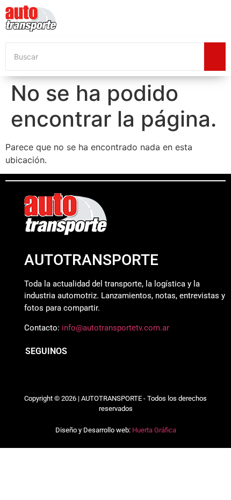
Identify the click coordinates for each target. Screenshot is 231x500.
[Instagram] (53, 377)
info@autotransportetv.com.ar (115, 328)
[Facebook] (29, 377)
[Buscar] (215, 56)
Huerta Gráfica (154, 430)
